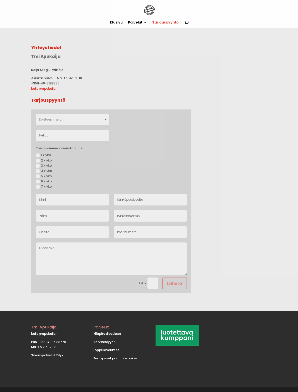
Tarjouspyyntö (165, 23)
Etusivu (116, 23)
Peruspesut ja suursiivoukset (116, 358)
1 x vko (46, 155)
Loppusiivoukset (106, 350)
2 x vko (46, 160)
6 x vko (46, 181)
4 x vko (46, 171)
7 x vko (46, 186)
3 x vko (46, 165)
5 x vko (46, 176)
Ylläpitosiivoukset (107, 333)
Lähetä (174, 283)
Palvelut (135, 23)
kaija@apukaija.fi (44, 88)
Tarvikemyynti (104, 342)
